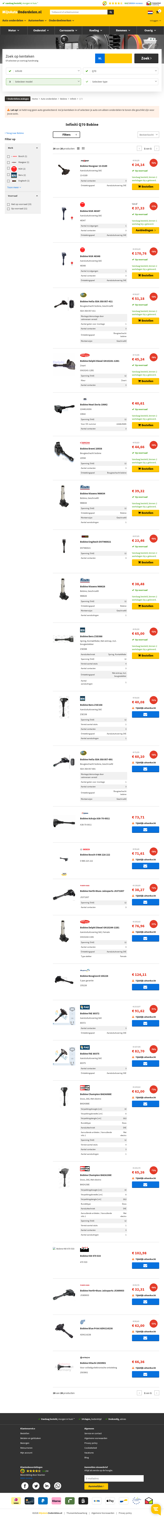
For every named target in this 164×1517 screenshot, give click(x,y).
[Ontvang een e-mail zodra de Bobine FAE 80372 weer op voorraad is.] (145, 1023)
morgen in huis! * (58, 1419)
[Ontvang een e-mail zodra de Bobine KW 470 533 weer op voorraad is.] (145, 1265)
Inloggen (154, 20)
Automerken (36, 20)
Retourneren (26, 1447)
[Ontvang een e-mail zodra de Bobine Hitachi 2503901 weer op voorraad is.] (145, 1374)
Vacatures (89, 1452)
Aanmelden (95, 1486)
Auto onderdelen (12, 20)
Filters (66, 134)
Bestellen (24, 1433)
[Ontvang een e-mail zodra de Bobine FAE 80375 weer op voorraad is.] (145, 1063)
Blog (86, 1457)
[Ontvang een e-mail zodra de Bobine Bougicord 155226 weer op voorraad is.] (145, 987)
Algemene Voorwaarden (102, 1513)
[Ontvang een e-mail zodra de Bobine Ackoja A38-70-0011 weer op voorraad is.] (145, 829)
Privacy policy (91, 1443)
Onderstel (39, 30)
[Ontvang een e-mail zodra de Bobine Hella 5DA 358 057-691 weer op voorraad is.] (145, 769)
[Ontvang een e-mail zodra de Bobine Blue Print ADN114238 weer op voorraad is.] (145, 1338)
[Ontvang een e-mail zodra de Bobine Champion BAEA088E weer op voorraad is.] (145, 1104)
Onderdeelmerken (60, 20)
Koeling (94, 30)
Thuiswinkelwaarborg (76, 1513)
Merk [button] (10, 147)
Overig (148, 30)
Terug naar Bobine (15, 133)
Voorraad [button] (12, 195)
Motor (12, 30)
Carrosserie (67, 30)
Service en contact (93, 1433)
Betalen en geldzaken (30, 1438)
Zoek (145, 58)
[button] (14, 187)
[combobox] (47, 71)
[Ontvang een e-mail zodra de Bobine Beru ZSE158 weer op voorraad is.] (145, 714)
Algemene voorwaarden (95, 1438)
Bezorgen (24, 1443)
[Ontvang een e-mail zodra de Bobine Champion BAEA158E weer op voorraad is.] (145, 1184)
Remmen (122, 30)
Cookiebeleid (90, 1447)
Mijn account (26, 1452)
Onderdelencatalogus (18, 98)
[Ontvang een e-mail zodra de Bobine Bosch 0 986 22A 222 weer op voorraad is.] (145, 866)
